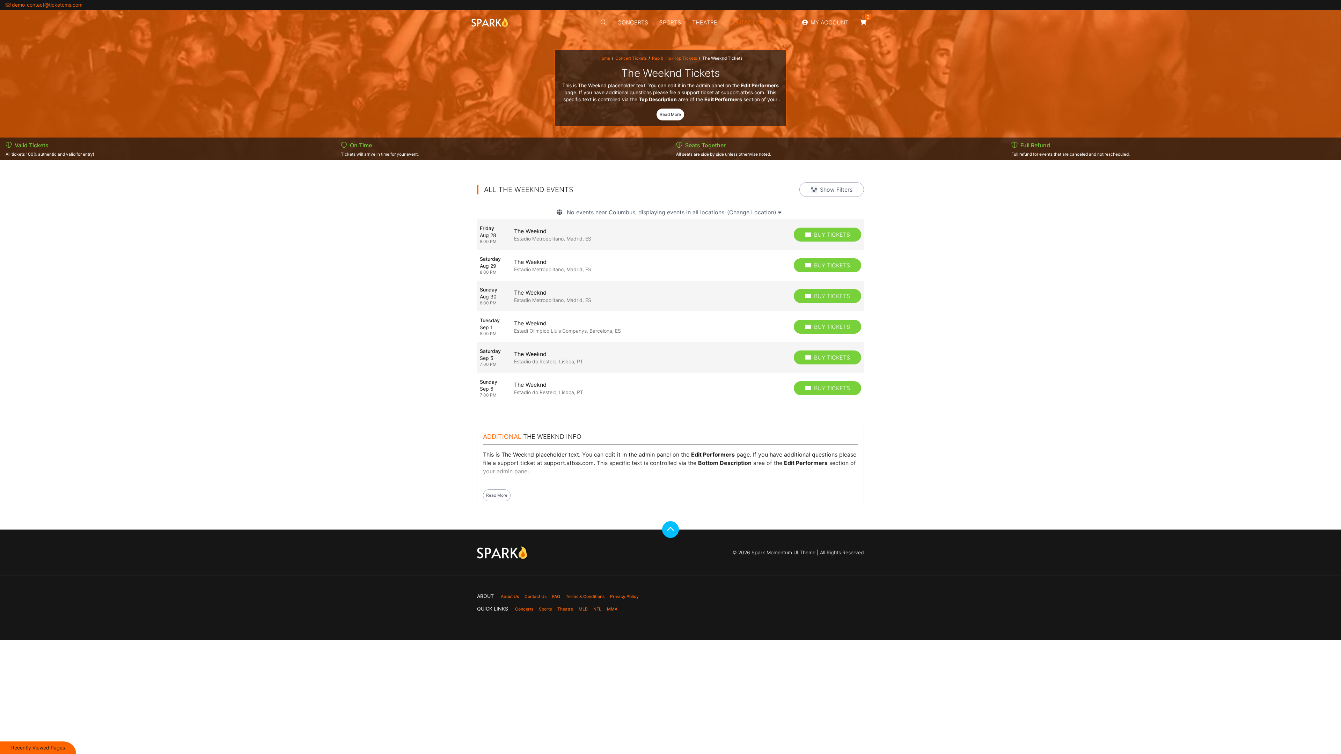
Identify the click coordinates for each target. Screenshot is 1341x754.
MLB (583, 609)
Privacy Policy (624, 596)
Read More (670, 114)
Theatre (704, 22)
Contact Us (746, 22)
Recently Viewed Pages (38, 748)
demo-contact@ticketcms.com (47, 5)
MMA (612, 609)
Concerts (632, 22)
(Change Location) (752, 212)
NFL (597, 609)
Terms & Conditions (585, 596)
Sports (670, 22)
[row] (670, 234)
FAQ (556, 596)
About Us (510, 596)
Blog (783, 22)
